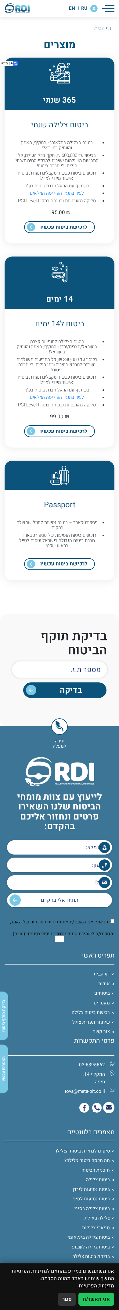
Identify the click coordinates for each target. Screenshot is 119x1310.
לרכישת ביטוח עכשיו (63, 227)
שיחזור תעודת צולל (91, 1022)
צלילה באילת (97, 1218)
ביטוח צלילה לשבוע (91, 1247)
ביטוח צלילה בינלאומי (88, 1237)
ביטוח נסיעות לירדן (91, 1189)
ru (84, 8)
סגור (67, 1299)
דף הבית (102, 974)
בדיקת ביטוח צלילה (91, 1256)
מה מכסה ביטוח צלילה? (87, 1160)
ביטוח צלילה (98, 1179)
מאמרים (102, 1003)
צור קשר (101, 1031)
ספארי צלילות (96, 1227)
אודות (104, 983)
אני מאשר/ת (96, 1299)
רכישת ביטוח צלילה (91, 1012)
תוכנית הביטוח (95, 1170)
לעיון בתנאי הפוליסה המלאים (57, 193)
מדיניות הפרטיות (45, 922)
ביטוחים (102, 993)
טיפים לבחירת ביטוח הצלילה (82, 1151)
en (72, 8)
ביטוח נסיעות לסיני (91, 1198)
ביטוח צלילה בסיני (92, 1208)
